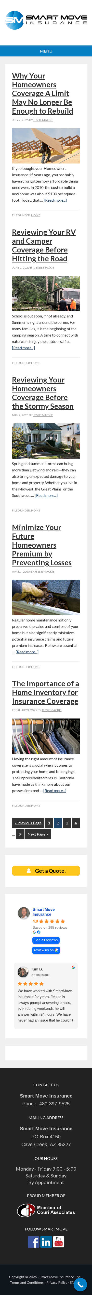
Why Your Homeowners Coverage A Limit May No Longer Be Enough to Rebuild (42, 93)
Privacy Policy (56, 1282)
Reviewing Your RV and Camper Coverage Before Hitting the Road (44, 245)
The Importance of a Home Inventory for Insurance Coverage (45, 692)
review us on (44, 950)
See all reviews (46, 940)
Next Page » (37, 834)
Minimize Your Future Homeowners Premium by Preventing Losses (42, 545)
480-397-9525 (54, 1103)
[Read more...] (55, 200)
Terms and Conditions (27, 1282)
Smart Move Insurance (46, 23)
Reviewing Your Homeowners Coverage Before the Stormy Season (43, 392)
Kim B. (37, 969)
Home (35, 215)
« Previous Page (28, 822)
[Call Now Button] (80, 1284)
